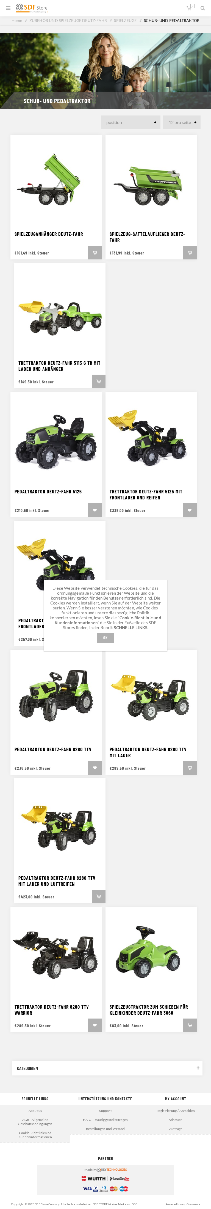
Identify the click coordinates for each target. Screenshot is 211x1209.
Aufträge (175, 1129)
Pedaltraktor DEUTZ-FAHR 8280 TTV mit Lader (148, 752)
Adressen (176, 1120)
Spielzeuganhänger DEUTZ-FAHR (49, 234)
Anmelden (187, 1111)
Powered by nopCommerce (183, 1204)
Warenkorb (192, 5)
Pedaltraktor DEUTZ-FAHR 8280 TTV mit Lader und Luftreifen (57, 881)
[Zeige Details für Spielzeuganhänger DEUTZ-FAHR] (56, 180)
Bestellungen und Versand (105, 1129)
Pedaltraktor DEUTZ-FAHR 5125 (48, 491)
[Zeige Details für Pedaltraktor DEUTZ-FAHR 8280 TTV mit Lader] (151, 695)
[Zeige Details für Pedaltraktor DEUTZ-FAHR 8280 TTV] (56, 695)
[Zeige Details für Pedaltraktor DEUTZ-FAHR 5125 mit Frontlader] (60, 566)
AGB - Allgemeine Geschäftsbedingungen (35, 1122)
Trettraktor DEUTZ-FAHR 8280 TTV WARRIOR (52, 1010)
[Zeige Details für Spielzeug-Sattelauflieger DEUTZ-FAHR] (151, 180)
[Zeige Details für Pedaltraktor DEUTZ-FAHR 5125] (56, 437)
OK (105, 637)
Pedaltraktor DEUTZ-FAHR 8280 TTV (53, 749)
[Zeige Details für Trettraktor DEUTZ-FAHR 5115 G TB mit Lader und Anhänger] (60, 308)
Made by (91, 1170)
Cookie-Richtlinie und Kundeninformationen (35, 1135)
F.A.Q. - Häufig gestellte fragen (105, 1120)
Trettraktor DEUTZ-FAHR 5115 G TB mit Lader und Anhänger (59, 366)
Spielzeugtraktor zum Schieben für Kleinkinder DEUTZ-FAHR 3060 (149, 1010)
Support (105, 1111)
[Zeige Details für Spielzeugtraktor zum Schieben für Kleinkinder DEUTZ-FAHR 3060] (151, 952)
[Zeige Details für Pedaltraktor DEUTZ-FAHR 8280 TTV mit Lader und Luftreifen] (60, 823)
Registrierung (167, 1111)
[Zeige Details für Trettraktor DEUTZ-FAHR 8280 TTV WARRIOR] (56, 952)
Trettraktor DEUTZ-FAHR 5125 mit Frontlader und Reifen (146, 494)
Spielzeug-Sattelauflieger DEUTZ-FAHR (147, 237)
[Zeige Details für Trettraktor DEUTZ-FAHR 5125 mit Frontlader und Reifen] (151, 437)
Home (17, 20)
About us (35, 1111)
